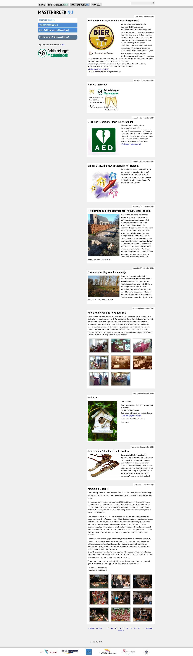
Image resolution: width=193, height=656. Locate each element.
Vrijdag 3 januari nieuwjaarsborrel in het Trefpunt (113, 165)
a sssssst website (96, 642)
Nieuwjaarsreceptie (98, 84)
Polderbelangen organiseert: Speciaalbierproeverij (113, 20)
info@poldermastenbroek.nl (98, 69)
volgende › (149, 628)
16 (120, 628)
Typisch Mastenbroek (48, 25)
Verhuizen (93, 397)
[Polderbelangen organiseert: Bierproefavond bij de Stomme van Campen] (102, 56)
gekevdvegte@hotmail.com (131, 416)
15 (116, 628)
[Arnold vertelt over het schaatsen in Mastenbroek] (99, 379)
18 (127, 628)
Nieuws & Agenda (47, 20)
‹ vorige (99, 628)
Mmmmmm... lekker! (98, 488)
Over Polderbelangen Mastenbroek (54, 30)
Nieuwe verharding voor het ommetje (107, 272)
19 (131, 628)
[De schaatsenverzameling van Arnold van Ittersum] (99, 346)
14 (112, 628)
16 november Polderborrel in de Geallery (108, 451)
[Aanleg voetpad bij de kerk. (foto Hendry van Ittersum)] (104, 256)
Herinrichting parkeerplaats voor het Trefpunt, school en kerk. (119, 210)
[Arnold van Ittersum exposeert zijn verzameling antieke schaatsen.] (104, 477)
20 (135, 628)
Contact (96, 4)
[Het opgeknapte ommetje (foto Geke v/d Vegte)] (104, 296)
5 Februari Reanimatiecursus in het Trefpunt (110, 121)
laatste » (121, 631)
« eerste (91, 628)
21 (139, 628)
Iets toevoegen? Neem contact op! (54, 37)
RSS (63, 45)
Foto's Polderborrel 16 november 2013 (107, 312)
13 (108, 628)
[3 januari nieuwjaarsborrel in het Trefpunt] (104, 200)
